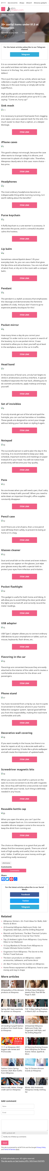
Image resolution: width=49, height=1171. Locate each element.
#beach (29, 3)
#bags (21, 3)
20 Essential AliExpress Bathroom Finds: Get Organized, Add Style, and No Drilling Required (23, 928)
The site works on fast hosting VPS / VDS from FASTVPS (22, 1161)
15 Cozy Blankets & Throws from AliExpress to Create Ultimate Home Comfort (23, 946)
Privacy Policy (41, 1147)
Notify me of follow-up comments (14, 1137)
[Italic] (5, 1117)
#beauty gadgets (40, 3)
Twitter (25, 900)
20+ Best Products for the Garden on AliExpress (23, 964)
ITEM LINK (24, 132)
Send (5, 1143)
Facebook (25, 894)
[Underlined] (8, 1117)
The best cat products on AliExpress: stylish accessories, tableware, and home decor (22, 959)
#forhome (6, 863)
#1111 (3, 3)
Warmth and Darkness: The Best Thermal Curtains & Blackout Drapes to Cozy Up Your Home (25, 934)
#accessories (13, 3)
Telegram (25, 54)
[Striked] (11, 1117)
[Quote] (14, 1117)
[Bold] (2, 1117)
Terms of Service (9, 1149)
